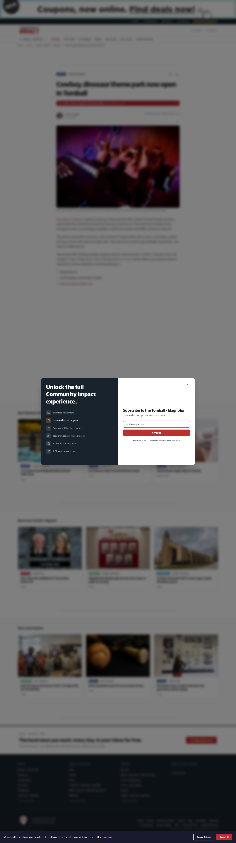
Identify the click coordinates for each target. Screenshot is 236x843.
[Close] (187, 384)
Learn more (107, 837)
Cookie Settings (204, 837)
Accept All (224, 837)
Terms (164, 440)
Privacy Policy (174, 440)
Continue (156, 432)
